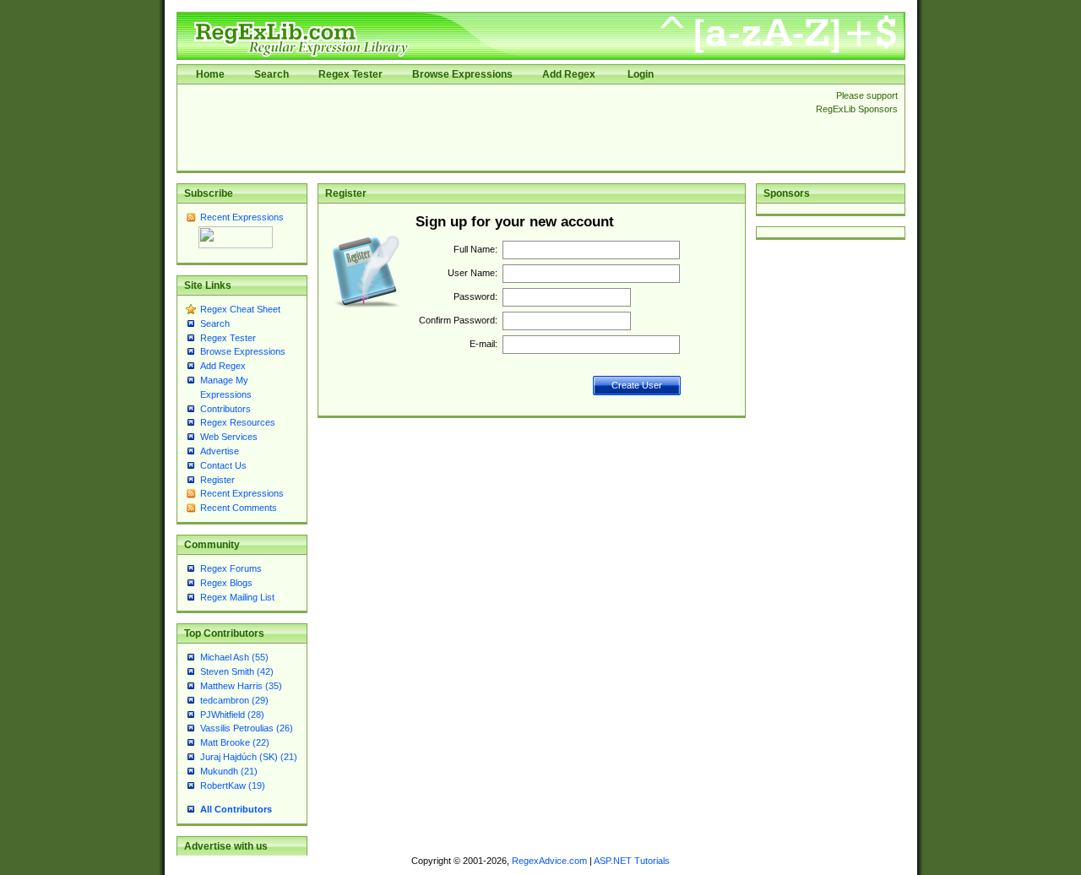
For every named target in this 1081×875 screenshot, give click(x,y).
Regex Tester (350, 74)
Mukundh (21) (229, 771)
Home (210, 74)
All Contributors (236, 809)
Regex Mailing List (237, 597)
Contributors (225, 409)
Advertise (219, 451)
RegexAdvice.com (549, 861)
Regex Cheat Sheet (240, 309)
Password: (475, 296)
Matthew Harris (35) (241, 686)
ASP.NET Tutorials (632, 861)
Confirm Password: (458, 320)
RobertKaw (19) (232, 785)
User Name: (472, 273)
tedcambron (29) (234, 700)
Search (271, 74)
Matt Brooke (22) (234, 742)
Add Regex (568, 74)
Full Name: (475, 249)
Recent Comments (238, 508)
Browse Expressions (462, 74)
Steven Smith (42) (237, 671)
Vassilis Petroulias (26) (246, 728)
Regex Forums (231, 568)
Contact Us (223, 465)
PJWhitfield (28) (232, 714)
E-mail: (483, 344)
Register (217, 480)
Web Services (229, 437)
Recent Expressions (242, 217)
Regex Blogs (226, 583)
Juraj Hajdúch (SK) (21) (248, 757)
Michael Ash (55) (234, 657)
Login (640, 74)
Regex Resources (237, 422)
